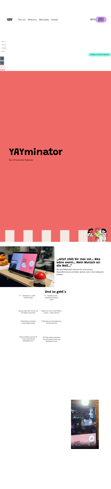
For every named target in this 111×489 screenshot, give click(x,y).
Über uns (21, 20)
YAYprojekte (44, 20)
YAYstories (32, 20)
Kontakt (54, 20)
